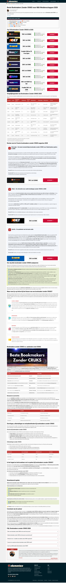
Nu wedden (52, 34)
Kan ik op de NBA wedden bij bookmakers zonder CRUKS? (18, 545)
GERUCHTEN (39, 1)
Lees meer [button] (9, 15)
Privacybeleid (49, 580)
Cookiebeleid (45, 580)
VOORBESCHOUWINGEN (45, 1)
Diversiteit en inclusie (37, 571)
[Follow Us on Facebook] (8, 576)
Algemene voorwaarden (55, 580)
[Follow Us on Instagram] (13, 576)
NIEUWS (33, 1)
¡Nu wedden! (49, 180)
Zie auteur (20, 557)
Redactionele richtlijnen (37, 566)
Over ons (49, 566)
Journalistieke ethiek (37, 568)
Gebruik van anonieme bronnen (38, 575)
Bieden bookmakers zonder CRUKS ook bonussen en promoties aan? (20, 535)
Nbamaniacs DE (50, 572)
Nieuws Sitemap (35, 580)
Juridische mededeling (40, 580)
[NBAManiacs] (12, 1)
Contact (49, 569)
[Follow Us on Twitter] (11, 576)
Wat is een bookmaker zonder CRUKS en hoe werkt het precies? (19, 531)
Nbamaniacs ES (50, 571)
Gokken (49, 568)
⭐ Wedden (9, 3)
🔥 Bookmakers (13, 3)
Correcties (35, 569)
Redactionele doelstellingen (37, 572)
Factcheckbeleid (36, 574)
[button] (58, 1)
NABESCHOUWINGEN (53, 1)
